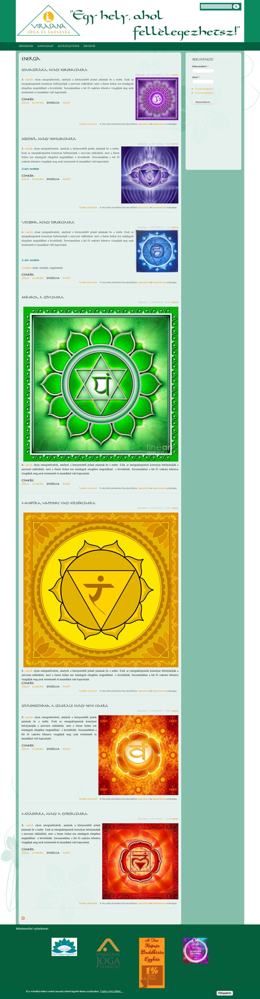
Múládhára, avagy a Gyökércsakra (54, 813)
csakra (38, 102)
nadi (66, 102)
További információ (88, 123)
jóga (25, 102)
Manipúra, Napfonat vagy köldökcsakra (58, 503)
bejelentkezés (159, 123)
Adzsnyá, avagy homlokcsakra (49, 139)
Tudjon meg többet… (111, 991)
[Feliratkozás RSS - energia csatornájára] (23, 917)
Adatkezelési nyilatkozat (32, 928)
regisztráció (143, 123)
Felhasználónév (200, 66)
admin (175, 74)
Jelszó (196, 77)
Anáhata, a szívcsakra (43, 297)
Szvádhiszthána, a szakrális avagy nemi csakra (65, 705)
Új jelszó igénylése (204, 92)
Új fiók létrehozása (204, 88)
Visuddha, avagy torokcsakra (48, 222)
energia (53, 102)
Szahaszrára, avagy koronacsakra (54, 70)
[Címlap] (49, 19)
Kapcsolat (45, 46)
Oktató (89, 46)
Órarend (26, 46)
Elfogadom (224, 993)
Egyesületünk (68, 46)
